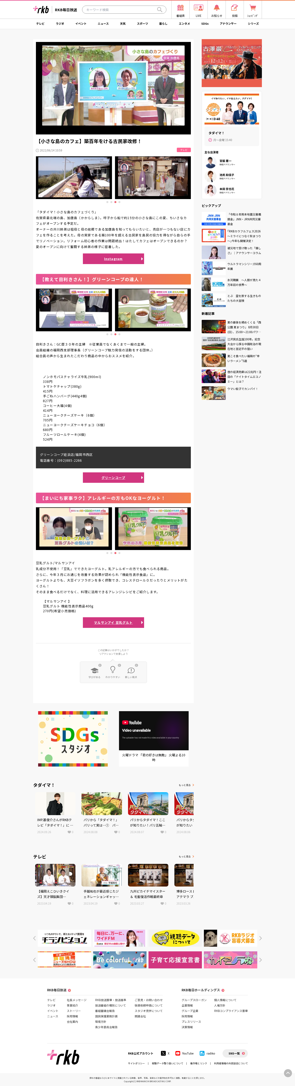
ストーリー (74, 1011)
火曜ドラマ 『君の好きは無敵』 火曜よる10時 (153, 757)
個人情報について (225, 1000)
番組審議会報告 (105, 1011)
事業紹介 (72, 1005)
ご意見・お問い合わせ (149, 1000)
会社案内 (72, 1022)
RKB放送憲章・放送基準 (110, 1000)
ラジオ (60, 23)
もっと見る (185, 785)
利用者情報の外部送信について (231, 1063)
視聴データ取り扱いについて (167, 1063)
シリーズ (253, 23)
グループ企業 (190, 1011)
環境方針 (100, 1022)
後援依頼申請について (149, 1005)
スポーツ (142, 23)
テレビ (40, 23)
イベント (80, 23)
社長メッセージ (76, 1000)
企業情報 (187, 1005)
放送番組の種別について (110, 1005)
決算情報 (187, 1027)
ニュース (103, 23)
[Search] (159, 9)
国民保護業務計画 (106, 1016)
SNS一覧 (234, 1053)
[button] (34, 938)
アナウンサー (228, 23)
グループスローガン (194, 1000)
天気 (123, 23)
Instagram (113, 258)
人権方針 (219, 1005)
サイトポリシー (136, 1063)
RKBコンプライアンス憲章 (231, 1011)
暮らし (163, 23)
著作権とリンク (198, 1063)
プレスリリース (191, 1022)
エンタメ (184, 23)
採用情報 (72, 1016)
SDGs (205, 23)
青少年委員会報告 (106, 1027)
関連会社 (140, 1016)
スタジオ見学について (149, 1011)
